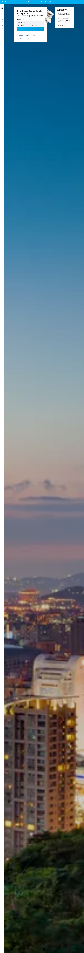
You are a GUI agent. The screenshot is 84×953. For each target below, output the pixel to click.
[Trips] (2, 19)
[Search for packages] (2, 13)
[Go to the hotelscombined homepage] (9, 1)
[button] (2, 2)
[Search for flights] (2, 5)
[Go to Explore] (2, 16)
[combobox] (21, 19)
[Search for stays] (2, 8)
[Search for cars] (2, 11)
